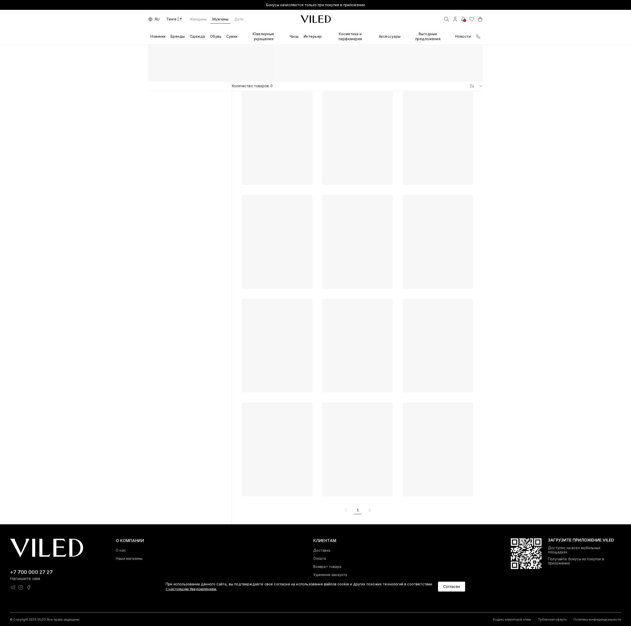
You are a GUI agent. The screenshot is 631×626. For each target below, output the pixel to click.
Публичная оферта (552, 619)
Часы (294, 36)
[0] (472, 19)
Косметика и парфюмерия (350, 36)
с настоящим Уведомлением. (191, 589)
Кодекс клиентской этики (512, 619)
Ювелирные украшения (263, 36)
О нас (121, 550)
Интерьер (313, 36)
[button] (130, 541)
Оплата (319, 558)
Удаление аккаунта (330, 575)
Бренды (178, 36)
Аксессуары (390, 36)
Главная (302, 52)
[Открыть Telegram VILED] (13, 587)
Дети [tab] (239, 19)
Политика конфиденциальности (597, 619)
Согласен (451, 586)
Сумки (232, 36)
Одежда (197, 36)
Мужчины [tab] (220, 19)
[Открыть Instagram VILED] (21, 587)
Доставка (321, 550)
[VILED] (315, 19)
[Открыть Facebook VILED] (29, 587)
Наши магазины (129, 558)
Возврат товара (327, 567)
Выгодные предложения (428, 36)
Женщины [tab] (198, 19)
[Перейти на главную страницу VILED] (46, 548)
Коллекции (327, 52)
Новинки (158, 36)
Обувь (216, 36)
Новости (463, 36)
